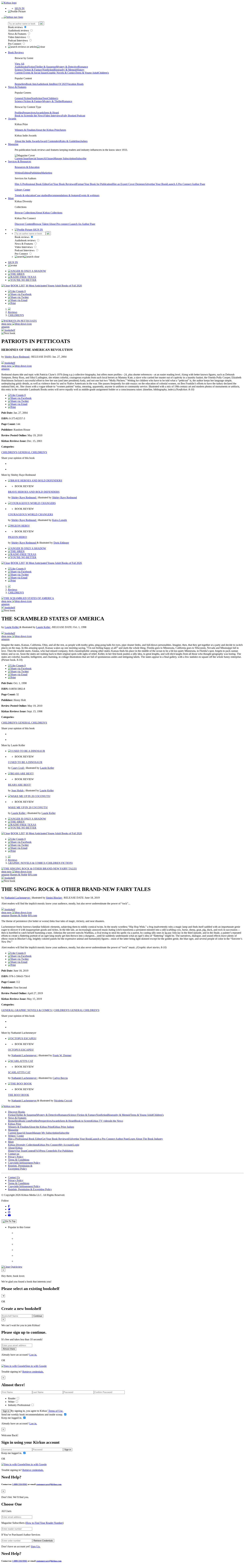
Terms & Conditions (18, 1159)
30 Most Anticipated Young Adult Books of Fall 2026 (54, 285)
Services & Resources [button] (19, 161)
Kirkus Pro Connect (48, 1144)
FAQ (37, 1150)
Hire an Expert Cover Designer (128, 184)
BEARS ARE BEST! (19, 784)
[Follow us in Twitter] (9, 1209)
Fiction (31, 66)
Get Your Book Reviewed (62, 184)
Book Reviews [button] (16, 52)
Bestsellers (20, 84)
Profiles (19, 112)
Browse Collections (25, 212)
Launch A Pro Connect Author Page (186, 184)
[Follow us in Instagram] (9, 1212)
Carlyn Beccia (60, 1078)
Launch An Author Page (82, 224)
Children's (103, 72)
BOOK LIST (18, 285)
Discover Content (24, 224)
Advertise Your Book (156, 184)
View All (19, 63)
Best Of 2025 (60, 84)
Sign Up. (35, 1546)
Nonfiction (48, 69)
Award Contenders (50, 141)
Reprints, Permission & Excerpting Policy (20, 1167)
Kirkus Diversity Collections (23, 1144)
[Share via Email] (17, 300)
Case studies (41, 195)
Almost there (9, 1349)
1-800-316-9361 (19, 1484)
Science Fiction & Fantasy (28, 69)
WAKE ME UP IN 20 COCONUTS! (28, 807)
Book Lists (25, 1120)
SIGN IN (19, 8)
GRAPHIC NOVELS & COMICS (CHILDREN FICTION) (40, 863)
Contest (30, 1150)
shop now (6, 323)
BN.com (32, 874)
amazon (5, 326)
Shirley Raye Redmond (17, 356)
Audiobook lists (44, 84)
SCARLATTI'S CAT (19, 1072)
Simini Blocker (54, 897)
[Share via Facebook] (20, 294)
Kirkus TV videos (100, 1120)
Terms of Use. (55, 1410)
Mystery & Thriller (52, 101)
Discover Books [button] (16, 1111)
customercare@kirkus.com (49, 1484)
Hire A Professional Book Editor (32, 184)
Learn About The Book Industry (146, 1138)
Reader (12, 1398)
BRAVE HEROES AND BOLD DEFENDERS (34, 491)
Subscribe (81, 158)
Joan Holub (17, 790)
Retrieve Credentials (43, 1540)
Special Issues (36, 158)
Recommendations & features (63, 195)
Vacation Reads (75, 84)
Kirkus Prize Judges (63, 1126)
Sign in (6, 1411)
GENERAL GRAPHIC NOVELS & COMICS (26, 1010)
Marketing (46, 172)
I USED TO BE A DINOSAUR (25, 762)
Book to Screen (23, 115)
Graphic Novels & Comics (61, 72)
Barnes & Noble (18, 874)
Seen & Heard (51, 112)
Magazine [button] (13, 144)
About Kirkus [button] (15, 1147)
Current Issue (22, 158)
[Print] (12, 303)
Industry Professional (19, 1405)
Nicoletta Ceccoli (63, 1100)
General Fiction (23, 98)
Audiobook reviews (19, 30)
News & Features (17, 33)
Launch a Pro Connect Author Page (110, 1138)
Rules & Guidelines (70, 141)
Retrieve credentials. (33, 1371)
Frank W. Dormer (62, 1055)
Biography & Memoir (65, 69)
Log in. (33, 1354)
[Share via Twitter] (18, 297)
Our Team (21, 1150)
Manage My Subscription (45, 1132)
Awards (40, 112)
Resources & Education (27, 167)
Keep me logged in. (12, 1417)
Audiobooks (21, 66)
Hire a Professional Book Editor (25, 1138)
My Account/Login (69, 1144)
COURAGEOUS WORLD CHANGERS (30, 514)
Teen (45, 98)
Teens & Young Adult (86, 72)
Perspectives (29, 112)
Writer (11, 1401)
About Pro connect (59, 224)
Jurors (63, 129)
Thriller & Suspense (45, 66)
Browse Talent (41, 224)
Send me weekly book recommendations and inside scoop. (32, 1414)
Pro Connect (15, 43)
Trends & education (25, 195)
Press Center (46, 1150)
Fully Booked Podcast (73, 115)
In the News (37, 115)
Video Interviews (17, 37)
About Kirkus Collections (48, 212)
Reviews (12, 312)
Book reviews (15, 27)
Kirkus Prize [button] (14, 1123)
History (80, 69)
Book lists (31, 84)
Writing (18, 172)
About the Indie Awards (27, 141)
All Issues (48, 158)
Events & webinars (89, 195)
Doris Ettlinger (61, 542)
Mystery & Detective (67, 66)
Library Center (22, 189)
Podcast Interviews (18, 40)
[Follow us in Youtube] (9, 1215)
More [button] (11, 198)
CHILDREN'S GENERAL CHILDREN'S (24, 452)
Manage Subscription (65, 158)
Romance (83, 66)
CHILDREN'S (16, 315)
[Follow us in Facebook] (9, 1206)
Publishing (35, 172)
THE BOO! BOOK (18, 1095)
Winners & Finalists (25, 129)
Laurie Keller (12, 627)
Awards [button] (12, 118)
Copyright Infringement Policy (24, 1162)
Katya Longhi (59, 520)
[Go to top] (9, 1221)
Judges (84, 141)
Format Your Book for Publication (94, 184)
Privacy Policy (15, 1156)
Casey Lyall (17, 767)
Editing (26, 172)
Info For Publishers (63, 1150)
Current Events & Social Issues (31, 72)
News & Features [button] (17, 87)
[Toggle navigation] (2, 17)
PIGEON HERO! (17, 537)
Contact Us (14, 1177)
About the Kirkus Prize (47, 129)
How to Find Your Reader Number (44, 1522)
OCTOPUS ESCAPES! (21, 1049)
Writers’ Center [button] (16, 1135)
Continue (38, 1316)
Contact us (13, 1153)
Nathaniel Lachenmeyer (17, 897)
